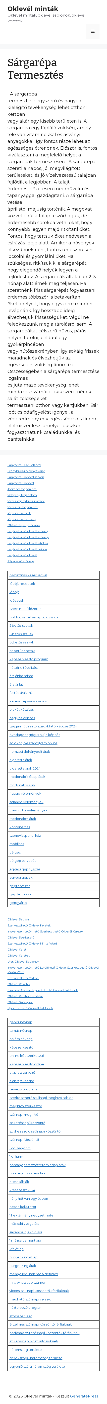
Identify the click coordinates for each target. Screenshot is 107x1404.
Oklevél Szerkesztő (21, 937)
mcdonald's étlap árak (27, 777)
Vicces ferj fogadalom (22, 507)
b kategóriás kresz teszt (28, 1173)
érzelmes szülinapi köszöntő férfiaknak (40, 1324)
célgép (15, 852)
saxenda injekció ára (25, 1232)
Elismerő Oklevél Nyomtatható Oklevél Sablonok (42, 990)
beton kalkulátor (22, 1207)
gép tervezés (20, 894)
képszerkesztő (21, 1047)
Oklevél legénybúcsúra (23, 525)
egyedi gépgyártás (24, 869)
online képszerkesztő (26, 1056)
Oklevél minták (32, 9)
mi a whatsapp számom (28, 1282)
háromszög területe (25, 1350)
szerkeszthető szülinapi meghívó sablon (41, 1098)
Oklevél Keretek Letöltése (25, 996)
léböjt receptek (22, 584)
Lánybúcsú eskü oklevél (24, 465)
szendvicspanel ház (25, 835)
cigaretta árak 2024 (25, 768)
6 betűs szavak (21, 634)
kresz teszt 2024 (22, 1190)
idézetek (16, 600)
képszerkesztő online (26, 1064)
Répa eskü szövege (20, 561)
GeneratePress (84, 1396)
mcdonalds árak (22, 785)
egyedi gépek (21, 877)
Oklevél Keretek (18, 955)
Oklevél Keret (16, 949)
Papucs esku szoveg (21, 519)
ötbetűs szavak (21, 642)
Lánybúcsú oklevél (20, 483)
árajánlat (16, 684)
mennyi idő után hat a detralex (33, 1274)
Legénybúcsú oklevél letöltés (27, 543)
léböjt (14, 592)
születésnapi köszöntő (27, 1123)
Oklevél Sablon (18, 919)
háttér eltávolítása (24, 668)
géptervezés (19, 886)
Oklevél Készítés (18, 984)
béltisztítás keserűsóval (28, 575)
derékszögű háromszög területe (35, 1358)
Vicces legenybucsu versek (26, 501)
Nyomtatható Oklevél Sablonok (30, 1008)
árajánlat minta (21, 676)
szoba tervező (20, 1316)
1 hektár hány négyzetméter (32, 1215)
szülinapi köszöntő (24, 1140)
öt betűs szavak (22, 651)
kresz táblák (19, 1182)
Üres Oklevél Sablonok (23, 961)
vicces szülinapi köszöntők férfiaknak (39, 1291)
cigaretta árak (20, 760)
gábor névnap (20, 1022)
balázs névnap (21, 1039)
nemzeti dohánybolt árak (29, 752)
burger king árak (22, 1266)
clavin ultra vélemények (28, 810)
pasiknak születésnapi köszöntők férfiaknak (44, 1333)
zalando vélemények (26, 802)
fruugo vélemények (25, 793)
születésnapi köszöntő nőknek (33, 1341)
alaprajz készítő (21, 1081)
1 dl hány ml (18, 1156)
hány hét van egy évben (28, 1198)
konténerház (19, 827)
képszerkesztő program (28, 659)
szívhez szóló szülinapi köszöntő (34, 1131)
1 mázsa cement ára (25, 1240)
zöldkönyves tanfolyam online (33, 743)
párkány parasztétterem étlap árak (37, 1165)
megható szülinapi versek (30, 1299)
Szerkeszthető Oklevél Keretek (29, 925)
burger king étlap (23, 1257)
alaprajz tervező (22, 1072)
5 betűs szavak (21, 625)
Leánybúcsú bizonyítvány (26, 471)
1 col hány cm (20, 1148)
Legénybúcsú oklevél (22, 555)
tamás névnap (20, 1030)
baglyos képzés (22, 718)
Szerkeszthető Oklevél (23, 978)
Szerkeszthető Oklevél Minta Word (32, 943)
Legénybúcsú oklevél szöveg (27, 531)
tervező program (23, 1089)
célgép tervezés (22, 861)
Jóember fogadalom (22, 489)
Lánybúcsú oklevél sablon (25, 477)
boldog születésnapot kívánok (33, 617)
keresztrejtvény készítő (28, 701)
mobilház (16, 844)
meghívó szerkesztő (25, 1106)
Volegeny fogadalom (22, 495)
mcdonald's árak (22, 819)
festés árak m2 (21, 693)
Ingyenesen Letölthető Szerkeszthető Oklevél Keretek (45, 931)
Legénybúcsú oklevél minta (27, 549)
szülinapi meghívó (23, 1114)
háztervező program (26, 1307)
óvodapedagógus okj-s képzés (34, 735)
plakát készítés (21, 709)
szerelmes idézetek (25, 609)
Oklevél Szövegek (20, 1002)
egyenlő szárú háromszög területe (37, 1366)
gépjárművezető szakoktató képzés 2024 (43, 726)
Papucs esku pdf (19, 513)
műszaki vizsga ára (24, 1224)
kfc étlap (16, 1249)
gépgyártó (18, 903)
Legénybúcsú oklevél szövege (28, 537)
